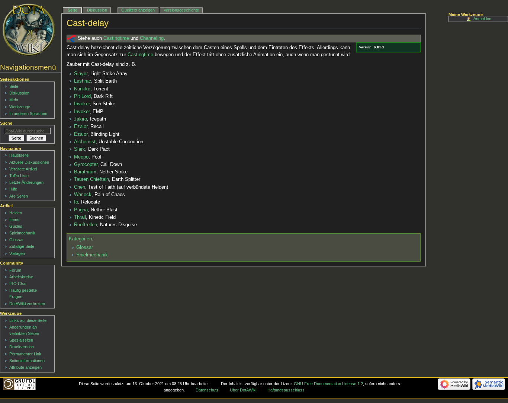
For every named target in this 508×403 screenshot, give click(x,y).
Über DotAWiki (243, 390)
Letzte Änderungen (26, 182)
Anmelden (482, 18)
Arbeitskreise (21, 277)
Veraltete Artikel (23, 169)
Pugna (81, 209)
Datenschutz (207, 390)
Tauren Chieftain (91, 179)
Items (14, 219)
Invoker (82, 103)
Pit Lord (82, 96)
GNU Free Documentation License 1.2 (328, 383)
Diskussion (97, 10)
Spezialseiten (21, 340)
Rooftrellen (85, 224)
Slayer (80, 73)
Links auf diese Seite (27, 320)
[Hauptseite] (29, 30)
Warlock (82, 194)
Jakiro (80, 119)
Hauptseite (19, 155)
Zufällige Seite (21, 246)
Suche (6, 123)
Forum (15, 270)
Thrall (80, 217)
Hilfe (13, 189)
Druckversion (21, 347)
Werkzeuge (19, 107)
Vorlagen (17, 253)
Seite (72, 10)
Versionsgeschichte (181, 10)
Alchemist (85, 141)
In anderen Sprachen (28, 113)
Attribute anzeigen (25, 367)
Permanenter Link (25, 354)
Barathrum (85, 172)
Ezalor (80, 126)
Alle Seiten (18, 196)
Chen (79, 187)
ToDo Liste (19, 175)
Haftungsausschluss (286, 390)
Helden (15, 213)
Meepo (81, 157)
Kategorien (80, 239)
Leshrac (82, 81)
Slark (79, 149)
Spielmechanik (92, 255)
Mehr (14, 99)
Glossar (84, 247)
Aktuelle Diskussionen (29, 162)
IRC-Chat (17, 283)
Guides (15, 226)
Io (76, 202)
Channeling (152, 38)
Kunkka (82, 89)
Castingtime (116, 38)
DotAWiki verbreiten (27, 303)
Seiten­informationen (27, 360)
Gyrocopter (85, 164)
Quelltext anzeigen (138, 10)
